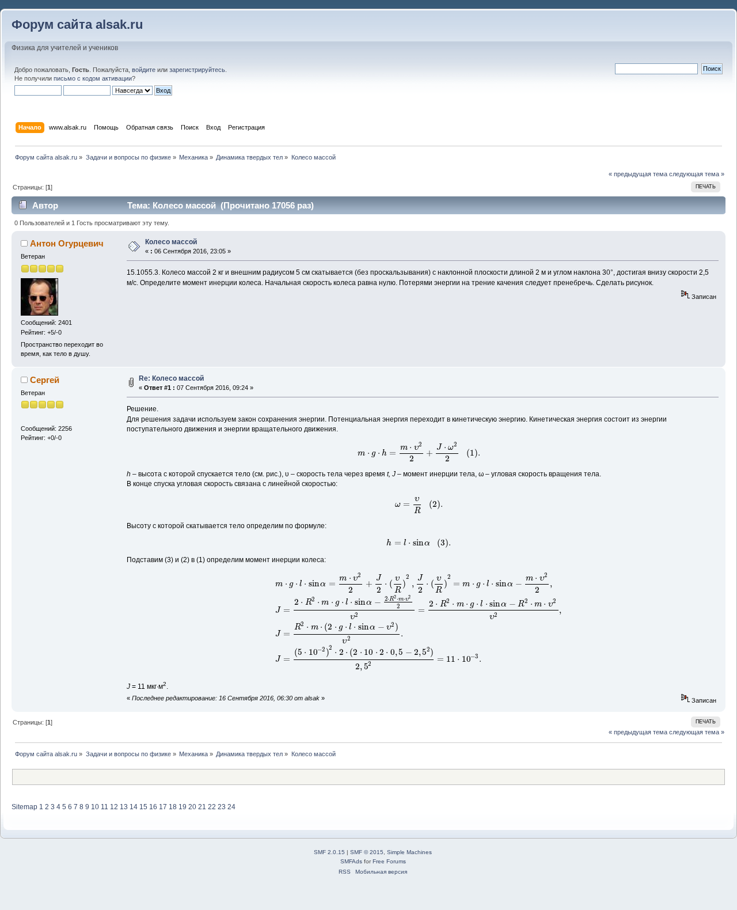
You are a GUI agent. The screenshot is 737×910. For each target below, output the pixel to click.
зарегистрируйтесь (197, 69)
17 (163, 807)
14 (134, 807)
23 (222, 807)
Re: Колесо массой (171, 378)
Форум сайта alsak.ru (77, 24)
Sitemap (24, 807)
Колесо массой (171, 242)
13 (124, 807)
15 (143, 807)
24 (231, 807)
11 (104, 807)
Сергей (44, 380)
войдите (143, 69)
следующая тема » (696, 173)
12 (114, 807)
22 (212, 807)
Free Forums (389, 861)
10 (95, 807)
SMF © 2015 (366, 852)
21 (202, 807)
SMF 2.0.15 (329, 852)
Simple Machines (409, 852)
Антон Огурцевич (67, 243)
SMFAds (351, 861)
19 (182, 807)
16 (153, 807)
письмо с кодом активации (93, 78)
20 (192, 807)
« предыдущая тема (638, 173)
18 (173, 807)
